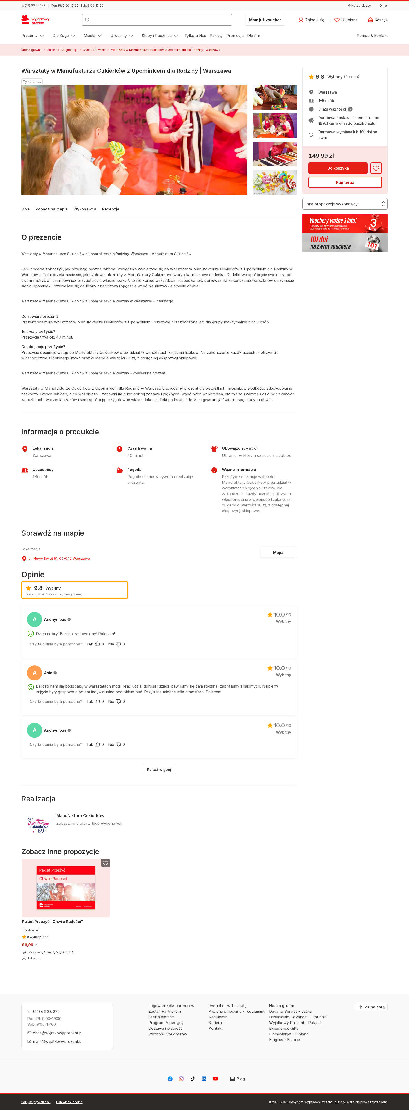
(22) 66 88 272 (46, 1011)
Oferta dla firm (161, 1017)
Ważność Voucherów (167, 1034)
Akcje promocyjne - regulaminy (237, 1011)
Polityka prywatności (35, 1102)
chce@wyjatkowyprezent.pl (57, 1032)
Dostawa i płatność (165, 1028)
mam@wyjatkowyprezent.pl (57, 1041)
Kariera (215, 1022)
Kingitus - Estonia (284, 1039)
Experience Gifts (283, 1028)
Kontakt (215, 1028)
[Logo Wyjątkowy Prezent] (38, 21)
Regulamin (218, 1017)
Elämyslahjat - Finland (288, 1034)
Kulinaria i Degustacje (62, 50)
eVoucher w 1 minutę (227, 1005)
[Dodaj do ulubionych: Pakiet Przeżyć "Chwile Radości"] (105, 863)
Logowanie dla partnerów (171, 1005)
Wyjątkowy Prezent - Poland (295, 1022)
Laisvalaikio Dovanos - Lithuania (298, 1017)
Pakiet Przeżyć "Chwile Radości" (52, 921)
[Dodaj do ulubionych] (376, 168)
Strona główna (31, 50)
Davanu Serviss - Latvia (290, 1011)
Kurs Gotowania (94, 50)
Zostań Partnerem (164, 1011)
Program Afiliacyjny (166, 1022)
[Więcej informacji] (350, 109)
